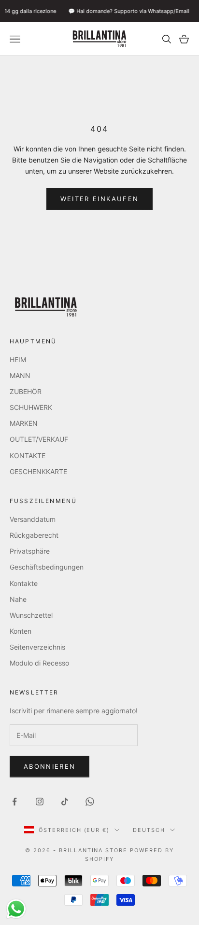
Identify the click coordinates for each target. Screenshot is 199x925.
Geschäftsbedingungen (47, 567)
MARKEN (24, 423)
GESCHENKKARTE (38, 471)
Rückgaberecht (34, 535)
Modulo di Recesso (39, 663)
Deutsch (149, 830)
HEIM (18, 359)
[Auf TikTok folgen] (65, 801)
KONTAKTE (27, 455)
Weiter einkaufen (99, 199)
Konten (20, 631)
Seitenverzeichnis (37, 647)
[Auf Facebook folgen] (14, 801)
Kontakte (24, 583)
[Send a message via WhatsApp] (16, 909)
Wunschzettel (31, 615)
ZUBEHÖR (26, 391)
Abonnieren (49, 766)
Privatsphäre (30, 551)
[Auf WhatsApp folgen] (90, 801)
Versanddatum (33, 519)
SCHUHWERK (31, 407)
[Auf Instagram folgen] (39, 801)
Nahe (18, 599)
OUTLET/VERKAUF (39, 439)
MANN (20, 375)
